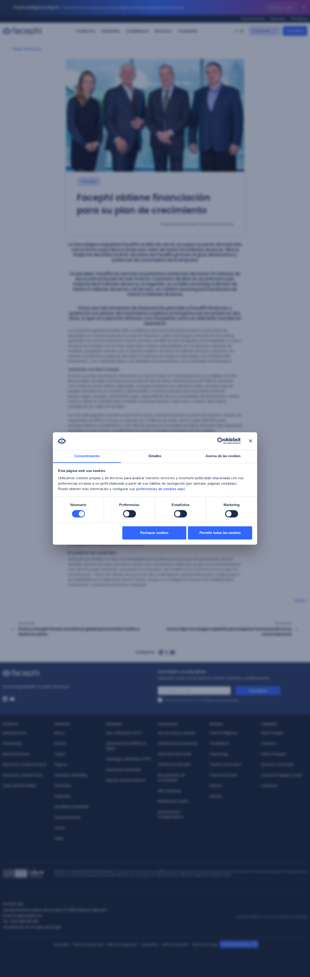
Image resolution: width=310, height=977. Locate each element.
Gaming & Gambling (70, 775)
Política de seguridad (122, 944)
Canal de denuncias (236, 944)
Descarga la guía (281, 7)
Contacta (268, 743)
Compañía (187, 31)
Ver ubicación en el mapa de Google (32, 927)
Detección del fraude (175, 754)
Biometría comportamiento (25, 764)
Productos (85, 31)
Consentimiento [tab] (87, 456)
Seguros (60, 764)
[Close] (303, 7)
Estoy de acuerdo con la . (202, 700)
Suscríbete (258, 691)
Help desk (277, 19)
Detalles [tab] (155, 456)
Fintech (60, 743)
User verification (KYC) (124, 733)
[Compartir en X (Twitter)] (167, 652)
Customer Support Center (282, 775)
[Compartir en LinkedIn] (161, 652)
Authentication (15, 733)
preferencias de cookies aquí (160, 489)
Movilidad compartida (71, 806)
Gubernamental (67, 817)
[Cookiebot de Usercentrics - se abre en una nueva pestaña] (221, 441)
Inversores (269, 785)
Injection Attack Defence (126, 780)
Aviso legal (61, 944)
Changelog (298, 19)
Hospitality (62, 796)
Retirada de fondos (173, 801)
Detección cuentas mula (22, 775)
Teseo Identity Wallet (19, 785)
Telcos (59, 828)
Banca (59, 733)
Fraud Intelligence (223, 733)
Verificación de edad (174, 764)
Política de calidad (175, 944)
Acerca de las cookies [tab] (223, 456)
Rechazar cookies (154, 533)
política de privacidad (221, 700)
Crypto (59, 754)
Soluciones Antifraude (123, 769)
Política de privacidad (88, 944)
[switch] (129, 514)
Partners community (277, 764)
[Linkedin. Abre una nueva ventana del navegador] (5, 699)
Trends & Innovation (225, 764)
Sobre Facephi (272, 733)
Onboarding (12, 743)
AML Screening (169, 791)
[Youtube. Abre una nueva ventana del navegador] (12, 699)
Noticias (215, 796)
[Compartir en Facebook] (173, 652)
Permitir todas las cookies (220, 533)
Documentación (253, 19)
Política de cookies (205, 944)
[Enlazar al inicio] (77, 673)
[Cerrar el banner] (250, 441)
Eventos (215, 785)
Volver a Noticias (26, 49)
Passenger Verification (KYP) (128, 759)
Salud (58, 838)
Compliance (137, 31)
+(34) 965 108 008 (23, 921)
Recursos (163, 31)
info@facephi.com (27, 915)
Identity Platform (16, 754)
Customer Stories (223, 775)
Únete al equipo (273, 754)
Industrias (110, 31)
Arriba (300, 600)
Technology (218, 754)
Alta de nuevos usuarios (176, 733)
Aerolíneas (62, 785)
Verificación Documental (177, 743)
